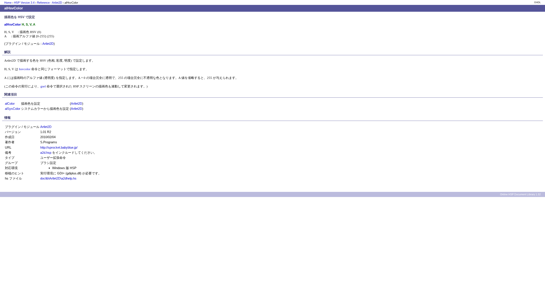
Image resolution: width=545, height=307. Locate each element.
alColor (10, 103)
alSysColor (12, 108)
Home (7, 2)
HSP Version (24, 2)
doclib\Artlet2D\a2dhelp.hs (58, 178)
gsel (43, 86)
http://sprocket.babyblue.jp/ (58, 147)
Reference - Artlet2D (49, 2)
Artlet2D (48, 43)
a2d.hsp (45, 152)
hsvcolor (24, 69)
